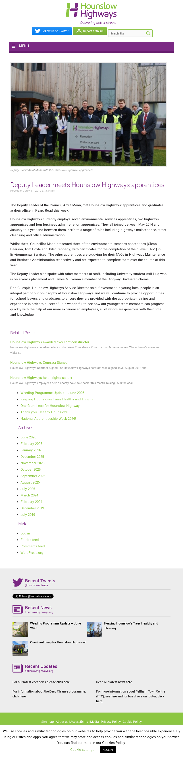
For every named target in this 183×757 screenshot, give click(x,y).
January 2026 (31, 450)
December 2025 (32, 456)
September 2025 (33, 476)
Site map (47, 721)
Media (94, 721)
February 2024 (31, 501)
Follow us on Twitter (55, 31)
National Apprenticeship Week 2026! (48, 418)
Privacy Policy (111, 721)
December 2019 (32, 508)
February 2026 (31, 443)
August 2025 (30, 482)
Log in (25, 533)
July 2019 (28, 514)
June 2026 (28, 437)
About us (62, 721)
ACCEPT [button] (108, 750)
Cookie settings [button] (82, 749)
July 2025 (28, 488)
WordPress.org (32, 552)
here (129, 682)
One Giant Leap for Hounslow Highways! (51, 405)
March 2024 (29, 495)
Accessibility (79, 721)
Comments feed (33, 546)
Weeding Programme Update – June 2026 (52, 392)
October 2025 (31, 469)
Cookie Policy (132, 721)
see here (111, 696)
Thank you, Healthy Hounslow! (44, 412)
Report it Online (93, 31)
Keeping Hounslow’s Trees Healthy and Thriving (57, 399)
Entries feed (30, 539)
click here (63, 682)
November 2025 (32, 463)
